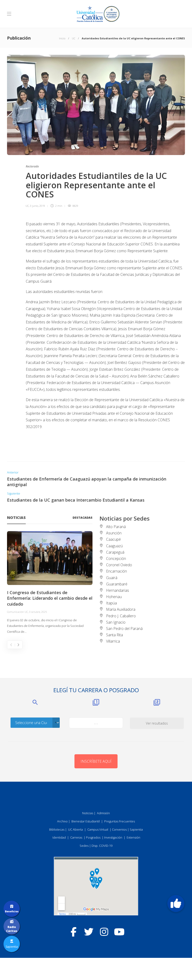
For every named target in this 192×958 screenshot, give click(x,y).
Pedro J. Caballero (121, 615)
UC (73, 38)
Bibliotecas (56, 829)
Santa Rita (114, 634)
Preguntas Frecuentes (119, 821)
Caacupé (113, 539)
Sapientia (136, 829)
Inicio (62, 38)
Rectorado (32, 166)
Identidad (59, 837)
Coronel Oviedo (119, 564)
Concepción (116, 558)
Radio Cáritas (11, 929)
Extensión (133, 837)
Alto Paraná (116, 526)
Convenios (119, 829)
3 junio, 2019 (37, 205)
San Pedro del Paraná (124, 628)
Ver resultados (157, 723)
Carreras (76, 837)
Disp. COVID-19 (102, 845)
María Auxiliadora (120, 609)
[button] (175, 903)
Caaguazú (114, 545)
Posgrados (93, 837)
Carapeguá (115, 552)
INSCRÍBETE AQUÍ (96, 761)
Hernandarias (117, 590)
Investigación (113, 837)
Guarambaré (116, 584)
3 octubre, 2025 (38, 612)
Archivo (62, 821)
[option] (49, 583)
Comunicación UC (17, 612)
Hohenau (114, 596)
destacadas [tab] (82, 518)
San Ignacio (116, 622)
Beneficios (11, 911)
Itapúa (111, 603)
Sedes (84, 845)
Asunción (114, 533)
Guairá (111, 577)
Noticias (87, 813)
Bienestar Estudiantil (85, 821)
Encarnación (116, 571)
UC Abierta (75, 829)
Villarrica (113, 641)
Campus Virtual (97, 829)
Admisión (103, 813)
